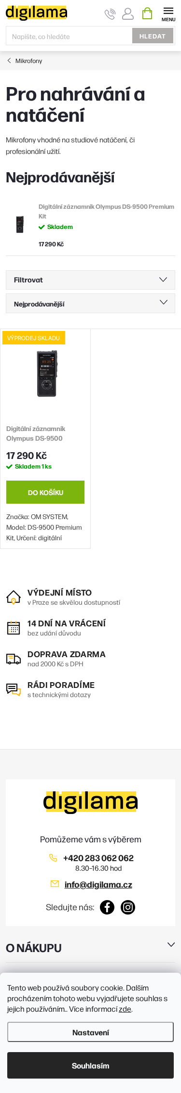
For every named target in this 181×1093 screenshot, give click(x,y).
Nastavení (90, 1032)
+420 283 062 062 (98, 858)
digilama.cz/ (128, 907)
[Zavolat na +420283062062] (110, 13)
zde (125, 1009)
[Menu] (168, 12)
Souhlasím (91, 1065)
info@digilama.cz (98, 884)
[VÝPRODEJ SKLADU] (45, 373)
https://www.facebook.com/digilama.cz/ (107, 907)
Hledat (152, 35)
